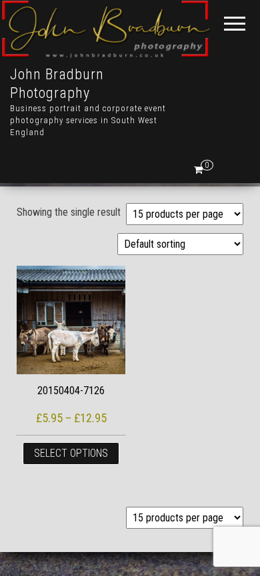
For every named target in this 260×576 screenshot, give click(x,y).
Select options (71, 453)
